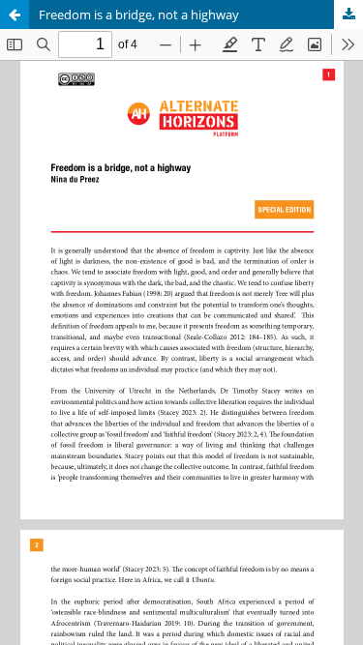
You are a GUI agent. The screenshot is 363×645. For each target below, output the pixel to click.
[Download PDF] (348, 14)
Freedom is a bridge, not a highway (139, 14)
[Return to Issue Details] (14, 14)
